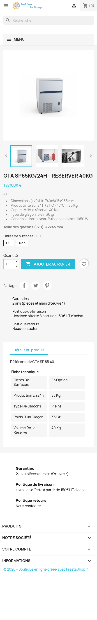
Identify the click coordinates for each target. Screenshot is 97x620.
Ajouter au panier (47, 264)
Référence (19, 361)
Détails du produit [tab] (29, 350)
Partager (24, 285)
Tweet (35, 285)
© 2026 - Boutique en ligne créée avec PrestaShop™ (45, 569)
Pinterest (47, 285)
